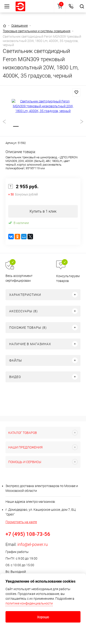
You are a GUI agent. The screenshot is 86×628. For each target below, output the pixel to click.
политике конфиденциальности (29, 603)
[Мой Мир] (24, 236)
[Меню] (6, 6)
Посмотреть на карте (21, 522)
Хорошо (43, 617)
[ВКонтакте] (11, 236)
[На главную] (20, 6)
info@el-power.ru (32, 544)
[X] (30, 236)
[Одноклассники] (17, 236)
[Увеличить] (43, 106)
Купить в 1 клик (43, 211)
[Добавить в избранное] (76, 92)
